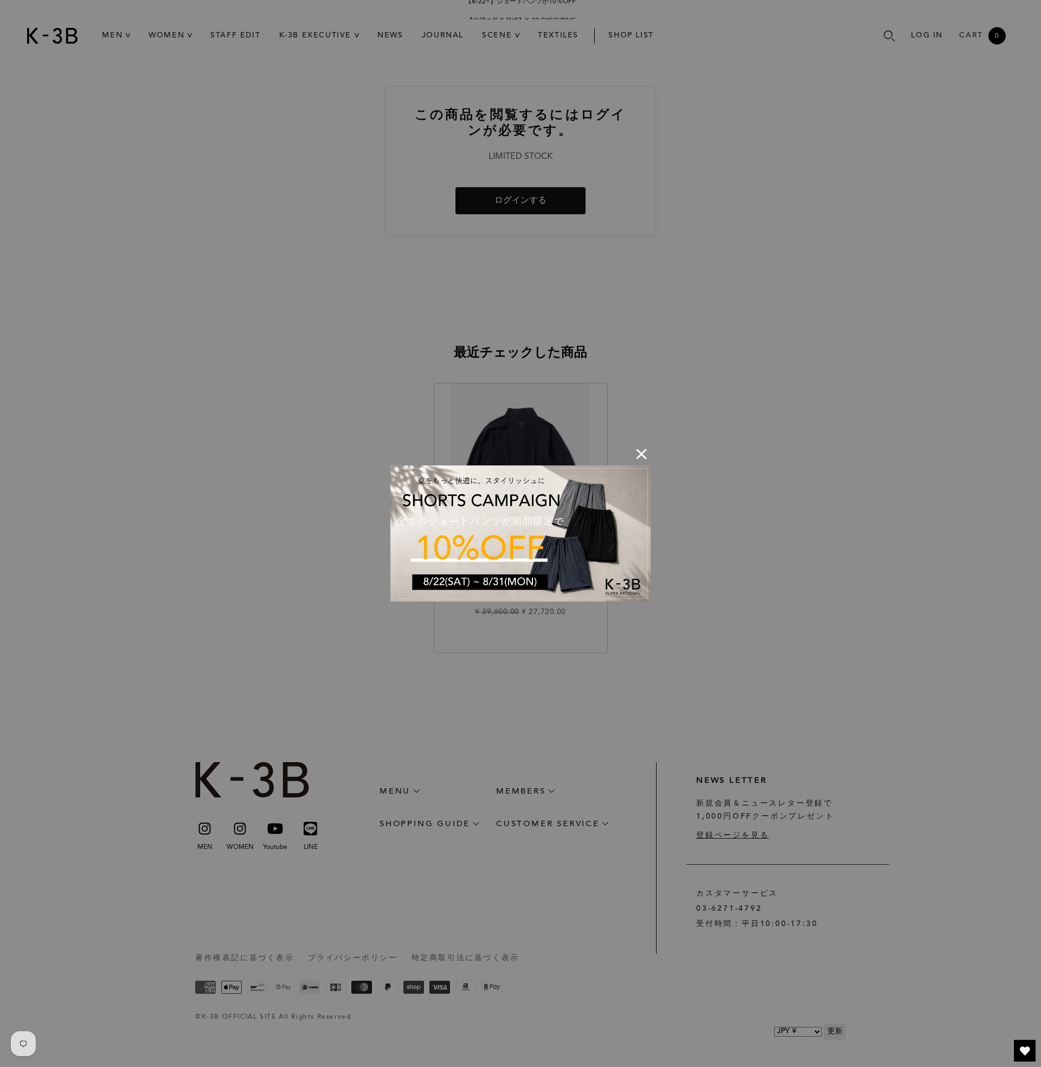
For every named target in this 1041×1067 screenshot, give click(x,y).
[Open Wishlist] (1025, 1051)
